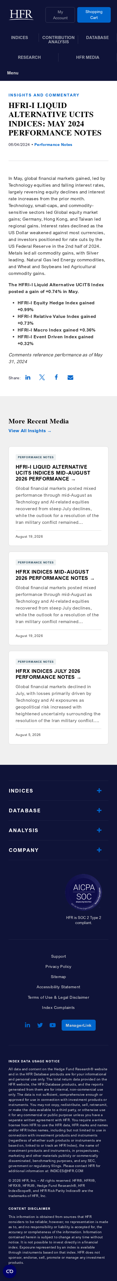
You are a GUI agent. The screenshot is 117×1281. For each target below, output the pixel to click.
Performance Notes (53, 144)
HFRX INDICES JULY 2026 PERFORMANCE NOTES (48, 674)
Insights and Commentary (44, 94)
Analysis (24, 830)
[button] (28, 378)
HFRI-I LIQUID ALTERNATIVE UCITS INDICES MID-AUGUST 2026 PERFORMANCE (53, 473)
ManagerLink (80, 1025)
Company (24, 850)
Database (25, 810)
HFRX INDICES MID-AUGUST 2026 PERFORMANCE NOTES (52, 575)
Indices (21, 791)
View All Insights (27, 430)
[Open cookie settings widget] (9, 1271)
